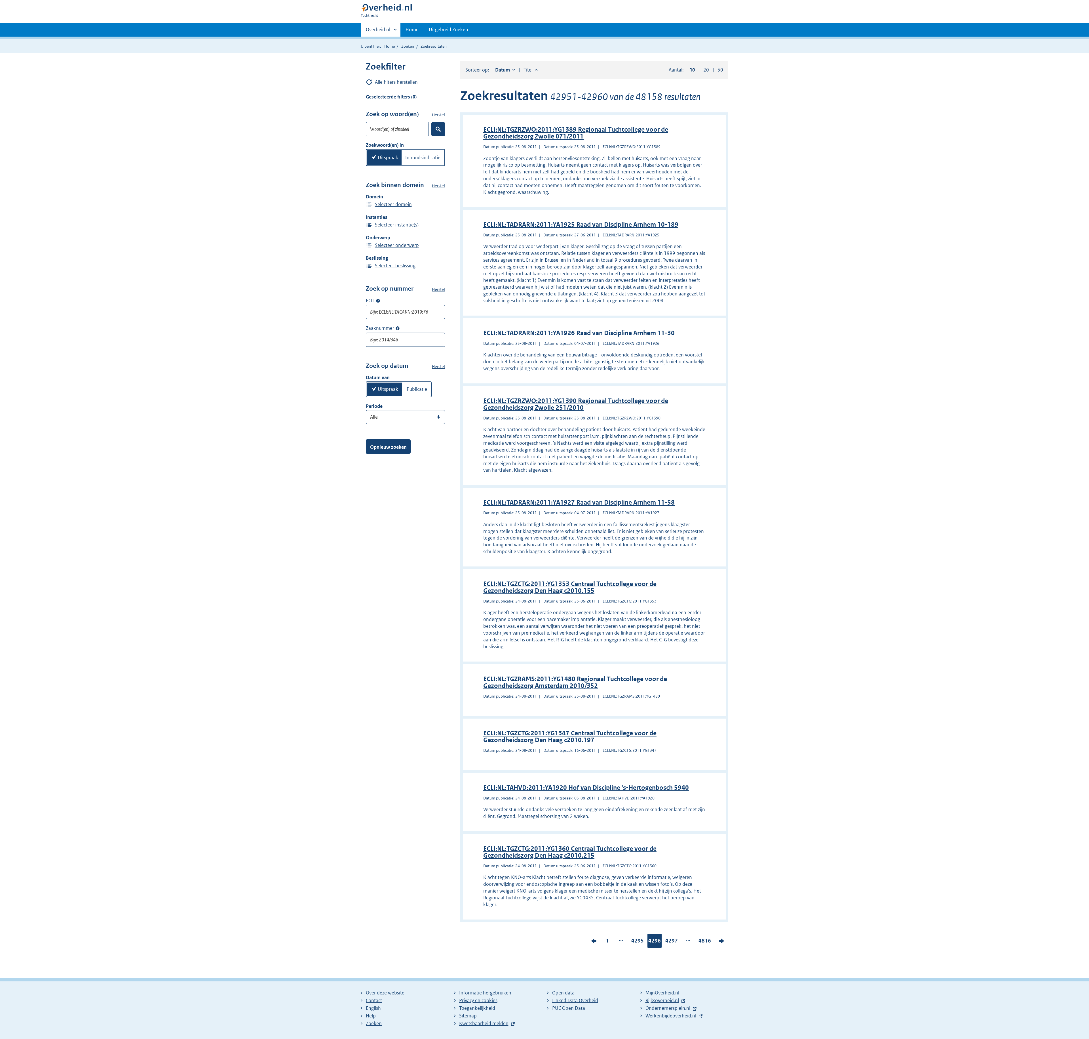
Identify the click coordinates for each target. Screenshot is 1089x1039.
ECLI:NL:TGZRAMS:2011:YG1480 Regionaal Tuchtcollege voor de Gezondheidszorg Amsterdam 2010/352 (575, 682)
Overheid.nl (378, 31)
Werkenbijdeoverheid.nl (670, 1016)
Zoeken (407, 46)
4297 (671, 941)
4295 (637, 941)
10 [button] (692, 70)
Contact (374, 1000)
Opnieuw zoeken (388, 447)
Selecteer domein (393, 204)
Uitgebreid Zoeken (448, 29)
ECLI (370, 300)
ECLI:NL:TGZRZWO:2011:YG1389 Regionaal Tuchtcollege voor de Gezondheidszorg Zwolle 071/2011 (575, 133)
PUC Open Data (568, 1008)
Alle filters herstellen (396, 82)
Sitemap (468, 1016)
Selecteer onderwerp (397, 245)
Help (371, 1016)
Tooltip (378, 300)
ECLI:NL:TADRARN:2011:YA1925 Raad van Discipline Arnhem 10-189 (580, 224)
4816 (704, 941)
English (373, 1008)
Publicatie (417, 389)
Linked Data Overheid (575, 1000)
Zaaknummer (380, 328)
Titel (531, 70)
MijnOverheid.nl (662, 993)
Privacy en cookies (478, 1000)
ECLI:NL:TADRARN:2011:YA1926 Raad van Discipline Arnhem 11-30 (579, 333)
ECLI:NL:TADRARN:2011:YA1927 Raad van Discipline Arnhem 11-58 (579, 502)
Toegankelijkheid (477, 1008)
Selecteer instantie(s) (397, 225)
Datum (505, 70)
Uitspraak (388, 157)
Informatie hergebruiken (485, 993)
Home (412, 29)
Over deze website (385, 993)
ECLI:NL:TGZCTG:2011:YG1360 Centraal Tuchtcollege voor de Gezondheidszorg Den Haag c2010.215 (570, 852)
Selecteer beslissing (395, 266)
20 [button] (706, 70)
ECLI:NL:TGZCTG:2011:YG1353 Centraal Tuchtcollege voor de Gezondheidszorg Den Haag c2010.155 (570, 587)
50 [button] (720, 70)
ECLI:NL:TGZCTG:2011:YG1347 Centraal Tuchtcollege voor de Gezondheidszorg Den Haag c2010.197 (570, 736)
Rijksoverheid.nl (662, 1000)
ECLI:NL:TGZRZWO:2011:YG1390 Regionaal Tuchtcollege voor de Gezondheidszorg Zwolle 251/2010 (575, 404)
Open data (563, 993)
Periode (374, 406)
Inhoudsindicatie (422, 157)
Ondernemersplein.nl (667, 1008)
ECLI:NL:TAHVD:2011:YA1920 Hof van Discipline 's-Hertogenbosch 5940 (586, 788)
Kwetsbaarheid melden (483, 1023)
